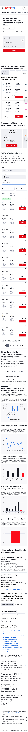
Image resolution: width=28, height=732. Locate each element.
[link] (11, 145)
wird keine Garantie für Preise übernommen (14, 712)
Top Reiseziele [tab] (21, 615)
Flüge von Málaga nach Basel (9, 649)
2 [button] (10, 345)
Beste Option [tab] (12, 72)
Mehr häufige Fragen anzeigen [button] (14, 589)
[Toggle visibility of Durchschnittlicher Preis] (14, 419)
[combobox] (15, 170)
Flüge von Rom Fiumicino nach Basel (11, 633)
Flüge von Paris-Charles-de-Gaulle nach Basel (13, 635)
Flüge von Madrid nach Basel (9, 641)
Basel (19, 729)
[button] (2, 8)
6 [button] (20, 345)
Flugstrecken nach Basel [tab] (8, 615)
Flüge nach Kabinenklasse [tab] (9, 611)
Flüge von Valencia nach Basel (9, 639)
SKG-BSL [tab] (14, 371)
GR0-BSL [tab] (4, 385)
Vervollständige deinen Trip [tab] (9, 618)
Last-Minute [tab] (24, 72)
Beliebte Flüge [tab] (18, 604)
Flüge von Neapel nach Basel (9, 637)
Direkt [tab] (18, 72)
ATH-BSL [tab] (7, 371)
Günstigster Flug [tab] (5, 72)
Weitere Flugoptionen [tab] (7, 621)
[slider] (26, 184)
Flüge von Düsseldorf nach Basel (10, 643)
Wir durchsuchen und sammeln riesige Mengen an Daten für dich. (13, 720)
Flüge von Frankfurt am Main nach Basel (12, 630)
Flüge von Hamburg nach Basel (9, 651)
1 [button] (7, 345)
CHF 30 (5, 25)
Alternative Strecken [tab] (7, 604)
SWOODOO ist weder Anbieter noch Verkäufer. (12, 717)
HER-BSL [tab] (21, 371)
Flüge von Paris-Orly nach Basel (10, 645)
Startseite (8, 729)
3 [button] (13, 345)
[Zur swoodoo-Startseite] (10, 8)
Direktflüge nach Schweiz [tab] (8, 608)
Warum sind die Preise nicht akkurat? (12, 723)
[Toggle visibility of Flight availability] (12, 418)
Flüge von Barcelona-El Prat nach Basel (12, 647)
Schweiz (14, 729)
